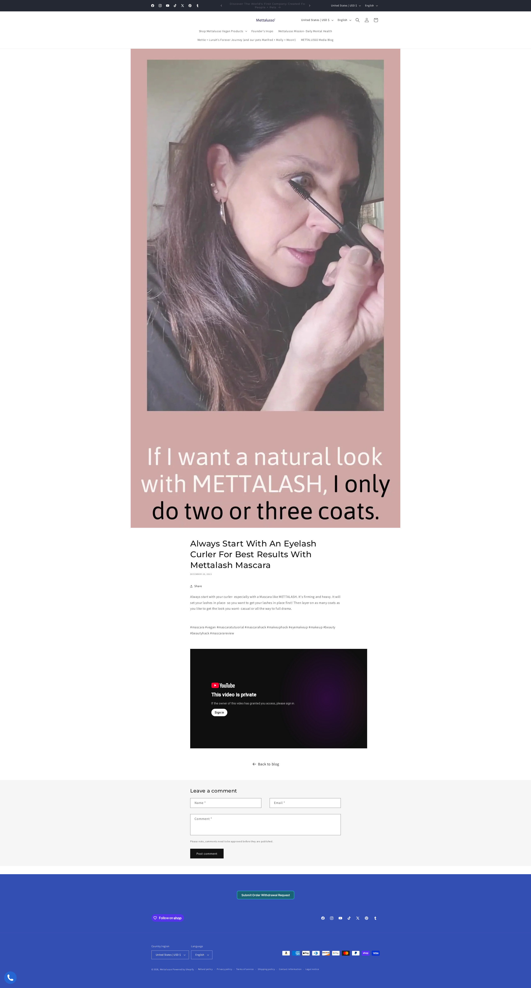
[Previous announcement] (221, 6)
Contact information (290, 969)
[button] (222, 31)
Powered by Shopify (183, 969)
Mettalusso (166, 969)
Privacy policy (224, 969)
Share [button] (198, 586)
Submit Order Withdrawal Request (265, 895)
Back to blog (268, 764)
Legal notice (312, 969)
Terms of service (245, 969)
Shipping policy (266, 969)
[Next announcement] (309, 6)
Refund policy (205, 969)
